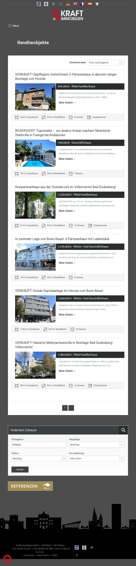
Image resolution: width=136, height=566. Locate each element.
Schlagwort (17, 439)
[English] (75, 4)
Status (14, 453)
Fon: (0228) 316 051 (21, 548)
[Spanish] (90, 4)
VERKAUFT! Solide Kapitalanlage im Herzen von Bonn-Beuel (59, 291)
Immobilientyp (76, 453)
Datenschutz (43, 555)
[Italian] (97, 4)
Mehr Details (66, 102)
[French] (82, 4)
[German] (68, 4)
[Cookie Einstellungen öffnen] (7, 562)
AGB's (55, 555)
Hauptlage (74, 439)
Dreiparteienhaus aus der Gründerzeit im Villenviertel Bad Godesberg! (65, 187)
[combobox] (106, 62)
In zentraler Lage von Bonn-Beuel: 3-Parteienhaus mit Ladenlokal (62, 239)
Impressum (29, 555)
